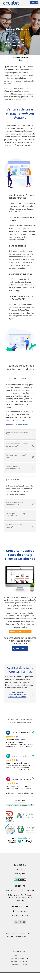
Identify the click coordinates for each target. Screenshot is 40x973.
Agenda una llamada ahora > (17, 425)
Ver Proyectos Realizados (20, 631)
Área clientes (21, 911)
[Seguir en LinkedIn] (16, 922)
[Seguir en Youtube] (24, 922)
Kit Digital (20, 874)
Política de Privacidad (19, 961)
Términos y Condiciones (20, 958)
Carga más (20, 800)
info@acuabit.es (26, 890)
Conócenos (20, 869)
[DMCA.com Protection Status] (20, 880)
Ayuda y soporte (21, 915)
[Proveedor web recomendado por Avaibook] (20, 843)
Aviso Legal (19, 955)
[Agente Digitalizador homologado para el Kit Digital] (10, 821)
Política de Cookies (19, 964)
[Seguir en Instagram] (20, 922)
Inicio (14, 57)
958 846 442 (21, 648)
